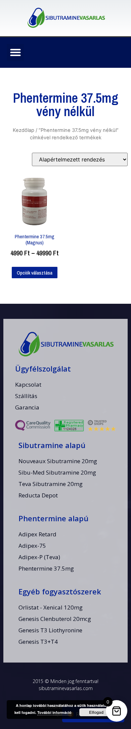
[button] (15, 52)
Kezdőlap (23, 130)
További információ (54, 712)
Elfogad (96, 712)
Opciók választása (34, 272)
